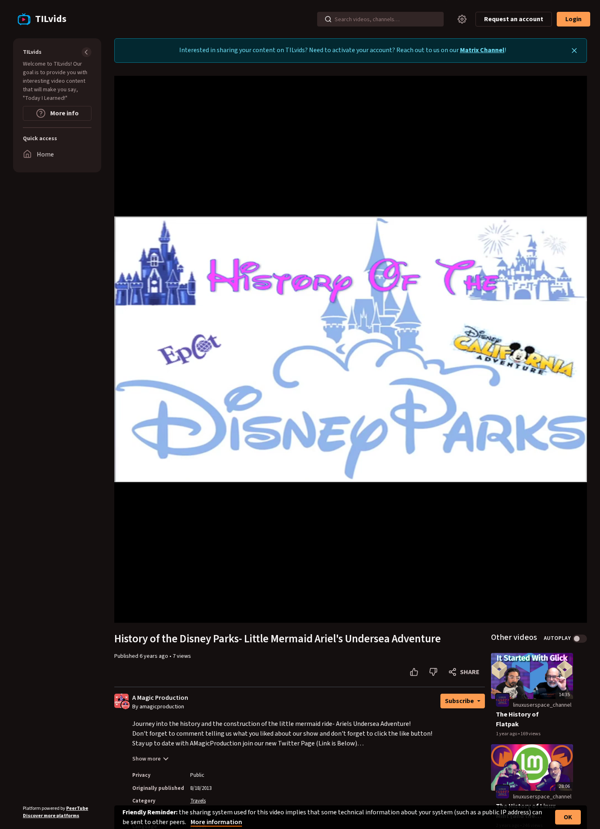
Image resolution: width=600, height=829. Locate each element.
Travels (198, 801)
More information (216, 822)
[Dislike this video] (433, 672)
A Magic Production (160, 698)
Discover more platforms (51, 815)
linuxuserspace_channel (542, 705)
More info (64, 113)
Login (573, 19)
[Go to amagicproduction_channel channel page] (125, 704)
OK (568, 817)
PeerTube (77, 808)
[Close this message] (574, 50)
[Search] (328, 19)
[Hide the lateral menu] (86, 52)
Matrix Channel (482, 50)
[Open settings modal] (462, 19)
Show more (146, 759)
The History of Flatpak (517, 719)
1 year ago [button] (507, 733)
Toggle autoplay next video (580, 639)
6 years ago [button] (154, 656)
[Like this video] (414, 672)
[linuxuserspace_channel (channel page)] (502, 700)
